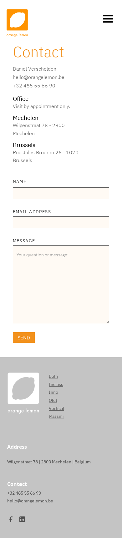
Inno (53, 392)
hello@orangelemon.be (38, 77)
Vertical (56, 408)
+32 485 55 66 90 (34, 85)
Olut (53, 400)
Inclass (56, 384)
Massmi (56, 416)
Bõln (53, 376)
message (24, 241)
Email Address (32, 212)
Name (20, 181)
